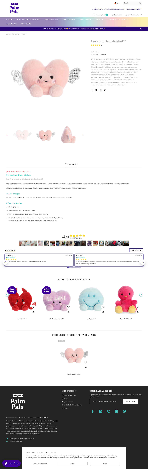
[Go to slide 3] (73, 267)
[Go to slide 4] (75, 267)
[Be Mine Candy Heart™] (56, 300)
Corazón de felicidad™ (74, 374)
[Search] (132, 3)
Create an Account (136, 15)
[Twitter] (96, 90)
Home (8, 34)
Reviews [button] (10, 250)
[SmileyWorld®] (91, 300)
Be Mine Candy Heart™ (57, 319)
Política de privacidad (109, 457)
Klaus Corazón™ (22, 319)
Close (141, 29)
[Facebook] (92, 90)
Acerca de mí (71, 164)
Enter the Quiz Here (96, 28)
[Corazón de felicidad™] (74, 355)
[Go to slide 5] (76, 267)
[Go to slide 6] (78, 267)
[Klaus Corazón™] (22, 300)
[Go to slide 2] (71, 267)
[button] (7, 135)
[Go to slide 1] (70, 267)
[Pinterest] (101, 90)
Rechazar (104, 463)
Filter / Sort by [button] (136, 250)
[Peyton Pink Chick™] (126, 300)
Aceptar (73, 463)
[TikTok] (117, 411)
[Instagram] (101, 411)
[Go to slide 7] (80, 267)
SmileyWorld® (91, 319)
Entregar (131, 401)
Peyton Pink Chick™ (126, 319)
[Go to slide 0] (68, 267)
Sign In (127, 15)
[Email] (105, 90)
